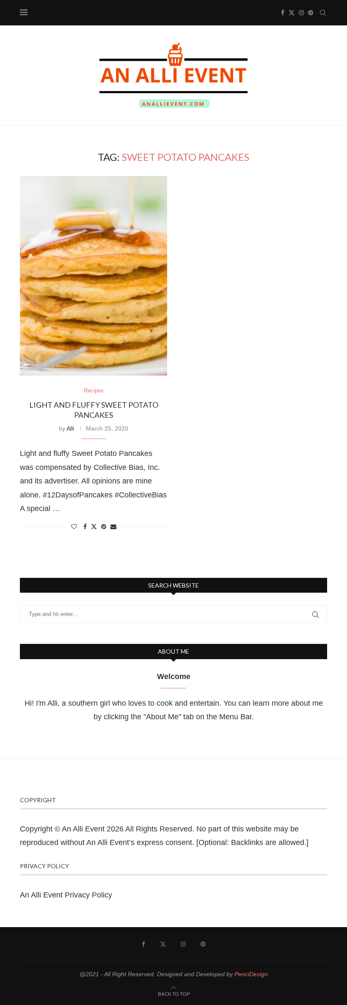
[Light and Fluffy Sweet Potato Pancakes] (93, 275)
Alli (70, 428)
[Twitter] (292, 12)
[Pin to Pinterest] (103, 526)
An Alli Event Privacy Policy (66, 895)
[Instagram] (301, 12)
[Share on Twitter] (94, 526)
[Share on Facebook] (85, 526)
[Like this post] (74, 526)
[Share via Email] (113, 526)
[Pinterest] (310, 12)
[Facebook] (282, 12)
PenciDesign (251, 974)
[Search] (323, 12)
